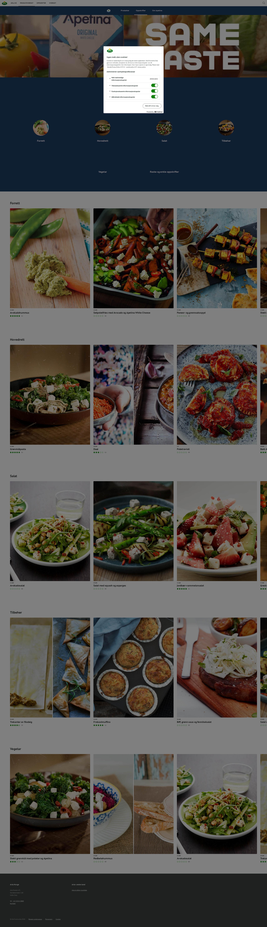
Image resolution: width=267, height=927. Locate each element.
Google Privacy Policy (113, 67)
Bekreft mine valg (152, 106)
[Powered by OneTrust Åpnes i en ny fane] (154, 112)
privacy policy (142, 67)
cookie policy (130, 67)
